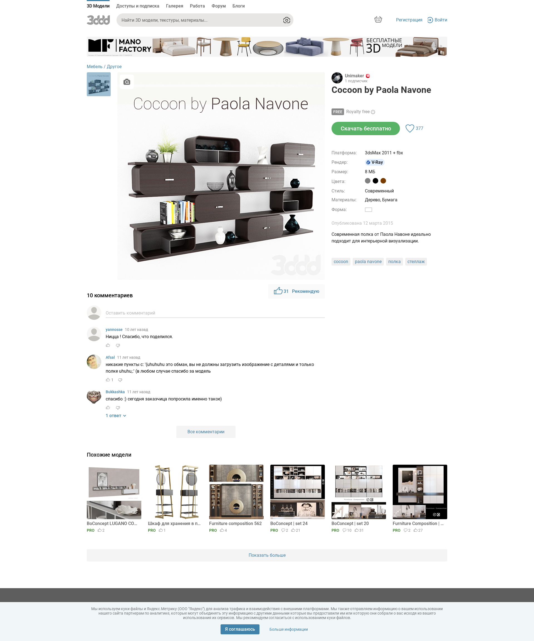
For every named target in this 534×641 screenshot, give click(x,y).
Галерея (174, 6)
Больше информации (289, 629)
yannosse (114, 329)
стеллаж (416, 261)
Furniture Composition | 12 (419, 523)
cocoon (341, 261)
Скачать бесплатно (366, 128)
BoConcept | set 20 (350, 523)
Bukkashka (115, 392)
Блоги (239, 6)
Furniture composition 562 (235, 523)
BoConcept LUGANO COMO (113, 523)
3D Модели (98, 6)
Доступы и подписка (137, 6)
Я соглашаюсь (240, 629)
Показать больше (267, 555)
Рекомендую (301, 291)
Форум (219, 6)
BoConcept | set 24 (289, 523)
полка (394, 261)
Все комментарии (205, 431)
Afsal (110, 357)
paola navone (368, 261)
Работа (197, 6)
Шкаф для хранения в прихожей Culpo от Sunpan (174, 523)
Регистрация (409, 20)
